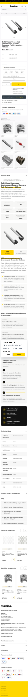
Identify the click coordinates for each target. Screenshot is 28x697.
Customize (7, 354)
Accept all (19, 354)
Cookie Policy (6, 351)
